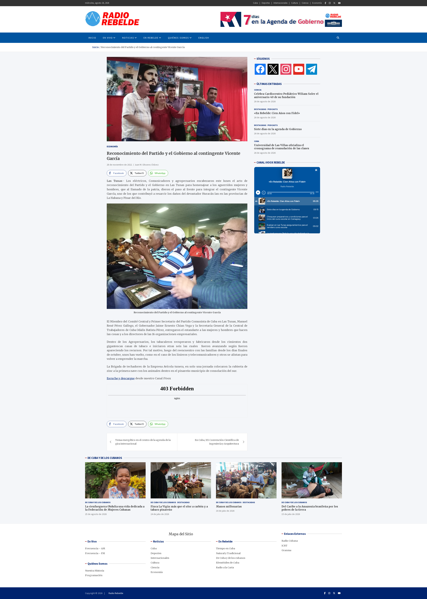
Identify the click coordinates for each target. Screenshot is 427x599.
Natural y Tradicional (228, 553)
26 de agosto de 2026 (265, 101)
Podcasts (273, 109)
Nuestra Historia (94, 570)
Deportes (266, 3)
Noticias (128, 37)
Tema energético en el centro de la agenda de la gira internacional (143, 442)
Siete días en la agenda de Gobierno (278, 129)
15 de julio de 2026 (291, 514)
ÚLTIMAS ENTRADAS (269, 84)
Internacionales (280, 3)
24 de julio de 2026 (160, 514)
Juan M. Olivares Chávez (147, 164)
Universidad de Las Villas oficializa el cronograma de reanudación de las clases (281, 147)
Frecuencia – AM (95, 548)
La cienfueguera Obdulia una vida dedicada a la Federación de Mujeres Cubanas (114, 508)
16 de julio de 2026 (225, 510)
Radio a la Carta (225, 567)
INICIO (92, 37)
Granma (286, 550)
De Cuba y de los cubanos (97, 502)
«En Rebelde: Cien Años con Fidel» (277, 113)
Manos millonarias (229, 506)
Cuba (255, 3)
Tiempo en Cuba (225, 548)
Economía (317, 3)
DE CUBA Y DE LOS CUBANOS (105, 458)
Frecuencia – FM (95, 553)
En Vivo (108, 37)
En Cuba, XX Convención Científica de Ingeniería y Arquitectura (217, 442)
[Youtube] (339, 3)
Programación (93, 575)
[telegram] (311, 69)
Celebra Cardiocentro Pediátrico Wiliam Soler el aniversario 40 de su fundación (286, 95)
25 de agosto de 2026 (96, 514)
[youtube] (298, 69)
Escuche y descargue (121, 378)
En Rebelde (151, 37)
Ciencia (305, 3)
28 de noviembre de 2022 (119, 164)
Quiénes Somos (178, 37)
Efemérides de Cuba (227, 562)
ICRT (284, 545)
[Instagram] (329, 3)
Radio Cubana (290, 540)
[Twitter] (334, 3)
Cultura (294, 3)
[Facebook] (325, 3)
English (203, 37)
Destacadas (260, 109)
